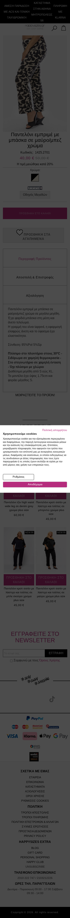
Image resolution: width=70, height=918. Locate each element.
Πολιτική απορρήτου (54, 430)
